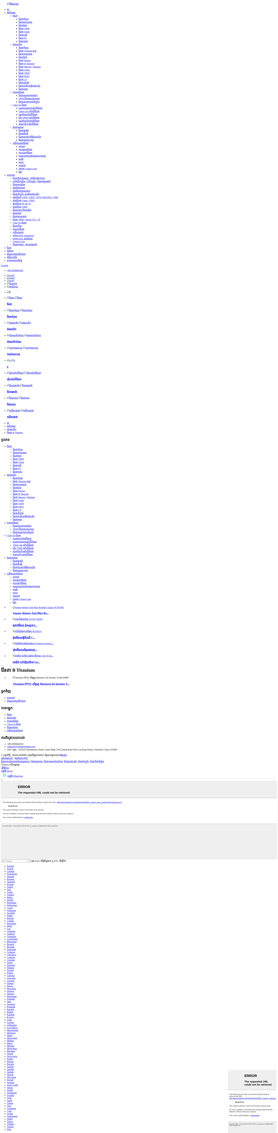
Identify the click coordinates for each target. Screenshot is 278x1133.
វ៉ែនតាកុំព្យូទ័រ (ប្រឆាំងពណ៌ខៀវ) (26, 194)
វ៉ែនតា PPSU (24, 76)
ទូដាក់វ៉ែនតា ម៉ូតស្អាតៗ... (25, 625)
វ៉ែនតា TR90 (24, 28)
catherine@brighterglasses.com (21, 746)
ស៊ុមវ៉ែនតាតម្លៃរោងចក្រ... (25, 649)
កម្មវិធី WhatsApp (15, 776)
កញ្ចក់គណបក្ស (13, 354)
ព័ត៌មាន (10, 251)
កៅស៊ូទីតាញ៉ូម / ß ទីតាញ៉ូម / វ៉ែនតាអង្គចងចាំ (32, 181)
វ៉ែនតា (15, 16)
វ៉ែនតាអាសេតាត (25, 22)
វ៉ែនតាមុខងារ (18, 127)
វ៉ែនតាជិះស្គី (23, 133)
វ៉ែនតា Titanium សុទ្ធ (27, 51)
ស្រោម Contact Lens (28, 168)
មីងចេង (63, 755)
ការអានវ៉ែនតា (18, 92)
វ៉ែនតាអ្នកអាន (37, 761)
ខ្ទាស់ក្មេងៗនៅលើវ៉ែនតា (29, 124)
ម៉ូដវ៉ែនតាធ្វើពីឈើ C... (24, 637)
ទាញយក (11, 175)
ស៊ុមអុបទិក (17, 44)
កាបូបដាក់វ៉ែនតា (25, 153)
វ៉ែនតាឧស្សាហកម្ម (26, 140)
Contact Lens (19, 241)
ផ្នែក (20, 172)
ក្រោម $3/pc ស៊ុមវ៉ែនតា (23, 239)
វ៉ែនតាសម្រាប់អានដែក (28, 95)
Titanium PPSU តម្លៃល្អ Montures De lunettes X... (41, 683)
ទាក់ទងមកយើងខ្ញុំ (14, 260)
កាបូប (21, 162)
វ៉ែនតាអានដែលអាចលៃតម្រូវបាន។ (15, 761)
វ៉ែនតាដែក (23, 25)
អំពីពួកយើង (12, 257)
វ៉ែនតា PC (23, 38)
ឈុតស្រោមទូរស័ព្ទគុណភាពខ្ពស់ (32, 156)
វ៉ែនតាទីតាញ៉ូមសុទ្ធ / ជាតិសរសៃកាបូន (29, 178)
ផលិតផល (11, 12)
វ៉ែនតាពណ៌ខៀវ (70, 761)
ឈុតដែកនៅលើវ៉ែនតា (28, 114)
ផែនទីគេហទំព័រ (21, 758)
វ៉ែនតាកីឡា (17, 226)
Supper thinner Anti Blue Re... (31, 613)
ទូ (7, 367)
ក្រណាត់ (22, 165)
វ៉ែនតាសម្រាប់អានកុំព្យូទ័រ (29, 102)
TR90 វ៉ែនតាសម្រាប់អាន (29, 98)
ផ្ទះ (8, 9)
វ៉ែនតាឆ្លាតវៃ (24, 130)
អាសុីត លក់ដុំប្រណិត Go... (26, 662)
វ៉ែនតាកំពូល (24, 19)
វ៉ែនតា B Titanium (26, 63)
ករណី (21, 159)
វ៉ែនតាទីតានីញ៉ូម (97, 761)
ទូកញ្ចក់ (22, 146)
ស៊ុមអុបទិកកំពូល (14, 341)
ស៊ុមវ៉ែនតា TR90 (20, 207)
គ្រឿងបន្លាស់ (18, 232)
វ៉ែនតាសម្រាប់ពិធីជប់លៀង (30, 137)
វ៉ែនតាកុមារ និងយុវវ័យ (22, 210)
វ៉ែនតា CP (23, 79)
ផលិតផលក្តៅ (7, 758)
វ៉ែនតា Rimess (25, 60)
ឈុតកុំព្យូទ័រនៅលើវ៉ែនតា (29, 121)
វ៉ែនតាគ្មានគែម (19, 184)
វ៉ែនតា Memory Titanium (30, 67)
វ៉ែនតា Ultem (24, 32)
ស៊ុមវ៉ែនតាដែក (19, 188)
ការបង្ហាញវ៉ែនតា (25, 149)
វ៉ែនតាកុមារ (23, 41)
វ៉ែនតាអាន (11, 404)
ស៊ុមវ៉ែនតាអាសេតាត (21, 191)
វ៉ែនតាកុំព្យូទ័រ (24, 82)
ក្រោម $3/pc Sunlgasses (23, 235)
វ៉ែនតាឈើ (23, 35)
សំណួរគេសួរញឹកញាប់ (16, 254)
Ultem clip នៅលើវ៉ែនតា (29, 111)
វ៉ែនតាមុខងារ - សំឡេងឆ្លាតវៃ (25, 244)
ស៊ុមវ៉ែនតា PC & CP (22, 204)
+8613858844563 (15, 270)
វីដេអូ (9, 248)
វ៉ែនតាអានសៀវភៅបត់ (53, 761)
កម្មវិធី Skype (7, 771)
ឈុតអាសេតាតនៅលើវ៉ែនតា (30, 108)
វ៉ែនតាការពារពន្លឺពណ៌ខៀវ (29, 86)
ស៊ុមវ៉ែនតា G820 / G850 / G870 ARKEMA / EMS (35, 197)
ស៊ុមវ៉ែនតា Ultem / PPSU (24, 200)
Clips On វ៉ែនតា (20, 105)
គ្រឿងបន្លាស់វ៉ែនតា (21, 143)
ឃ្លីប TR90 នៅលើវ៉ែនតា (29, 118)
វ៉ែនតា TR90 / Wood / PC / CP (26, 219)
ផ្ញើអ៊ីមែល (5, 768)
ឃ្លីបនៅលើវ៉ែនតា (14, 379)
